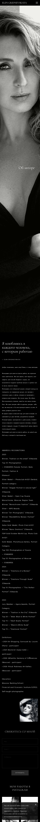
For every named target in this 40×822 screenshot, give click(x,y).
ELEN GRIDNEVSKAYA (14, 3)
